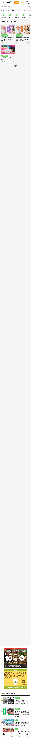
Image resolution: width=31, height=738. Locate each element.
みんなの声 (3, 6)
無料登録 (17, 2)
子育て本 (21, 6)
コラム (15, 6)
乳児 (13, 10)
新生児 (7, 10)
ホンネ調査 (27, 6)
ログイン (23, 2)
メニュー (27, 3)
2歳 (24, 10)
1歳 (19, 10)
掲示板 (9, 6)
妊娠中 (2, 10)
